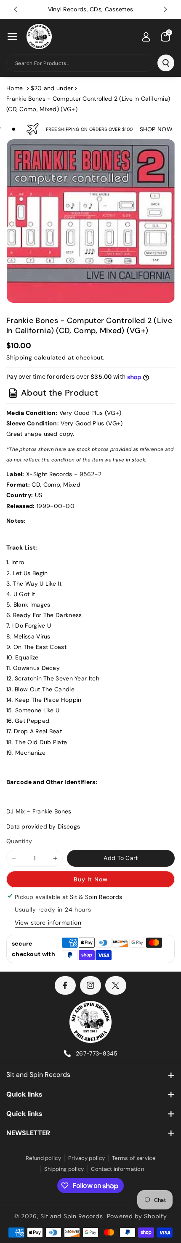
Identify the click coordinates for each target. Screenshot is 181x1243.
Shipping (19, 357)
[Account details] (146, 37)
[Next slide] (165, 9)
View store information (48, 922)
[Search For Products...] (165, 63)
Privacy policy (86, 1158)
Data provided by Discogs (43, 826)
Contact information (117, 1169)
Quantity (19, 841)
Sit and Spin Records (38, 1074)
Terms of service (133, 1158)
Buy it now (91, 879)
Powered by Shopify (137, 1216)
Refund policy (43, 1158)
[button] (12, 36)
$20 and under (52, 88)
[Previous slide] (15, 9)
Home (14, 88)
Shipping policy (64, 1169)
